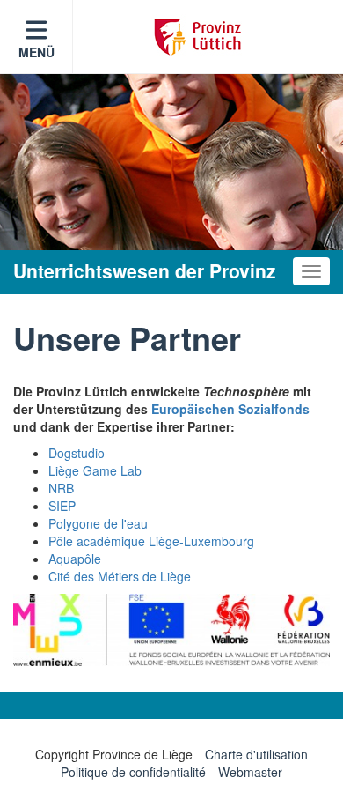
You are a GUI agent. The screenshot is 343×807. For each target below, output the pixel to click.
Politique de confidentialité (133, 772)
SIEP (62, 506)
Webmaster (250, 772)
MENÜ (36, 52)
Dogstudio (76, 453)
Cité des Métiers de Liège (119, 576)
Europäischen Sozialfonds (230, 409)
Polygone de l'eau (98, 523)
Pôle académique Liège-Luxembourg (151, 541)
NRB (61, 488)
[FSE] (171, 630)
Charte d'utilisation (256, 754)
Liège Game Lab (95, 470)
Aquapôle (74, 558)
